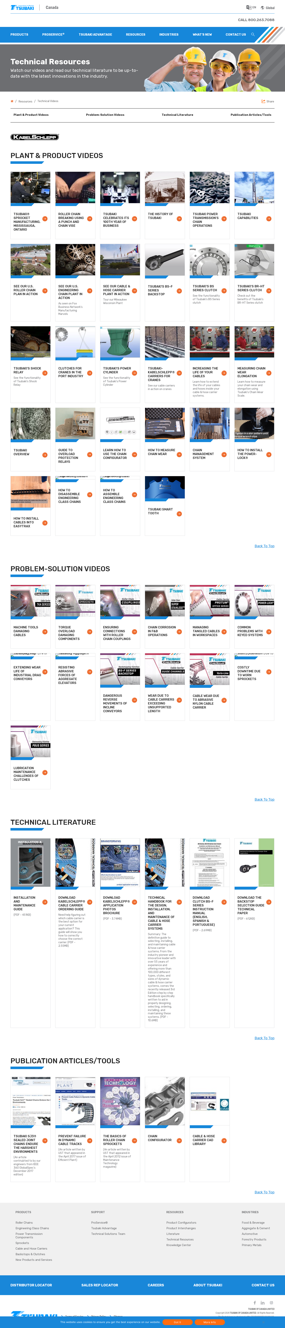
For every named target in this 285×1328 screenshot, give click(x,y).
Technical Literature (177, 115)
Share (270, 101)
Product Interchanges (181, 1228)
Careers (156, 1285)
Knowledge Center (178, 1245)
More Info (210, 1322)
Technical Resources (180, 1239)
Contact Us (263, 1285)
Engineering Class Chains (32, 1228)
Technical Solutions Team (108, 1234)
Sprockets (22, 1243)
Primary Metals (252, 1245)
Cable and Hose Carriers (31, 1248)
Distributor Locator (31, 1285)
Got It (177, 1322)
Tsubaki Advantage (104, 1228)
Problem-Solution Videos (105, 115)
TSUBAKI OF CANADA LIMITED (261, 1309)
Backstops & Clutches (30, 1254)
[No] (263, 1322)
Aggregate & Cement (256, 1228)
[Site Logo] (25, 7)
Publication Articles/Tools (251, 115)
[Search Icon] (253, 35)
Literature (173, 1234)
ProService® (99, 1222)
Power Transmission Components (29, 1235)
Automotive (250, 1234)
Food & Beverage (253, 1222)
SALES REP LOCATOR (99, 1285)
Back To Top (265, 546)
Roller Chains (24, 1222)
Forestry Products (254, 1239)
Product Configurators (181, 1222)
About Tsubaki (207, 1285)
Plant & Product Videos (31, 115)
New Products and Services (34, 1260)
